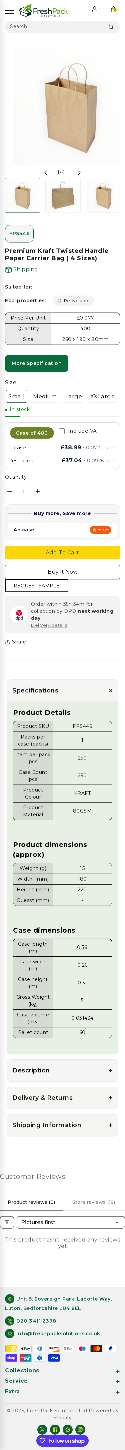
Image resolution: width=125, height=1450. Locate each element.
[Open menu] (9, 10)
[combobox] (62, 27)
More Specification (37, 363)
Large (73, 396)
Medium (45, 396)
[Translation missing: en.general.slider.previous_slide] (46, 173)
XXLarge (102, 396)
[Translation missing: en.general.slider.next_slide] (79, 173)
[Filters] (7, 1222)
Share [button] (19, 642)
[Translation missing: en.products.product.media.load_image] (22, 195)
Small (16, 396)
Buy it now (63, 572)
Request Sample (37, 586)
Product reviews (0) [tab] (31, 1202)
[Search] (111, 27)
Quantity (16, 477)
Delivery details (49, 625)
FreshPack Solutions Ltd (57, 1411)
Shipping (25, 269)
